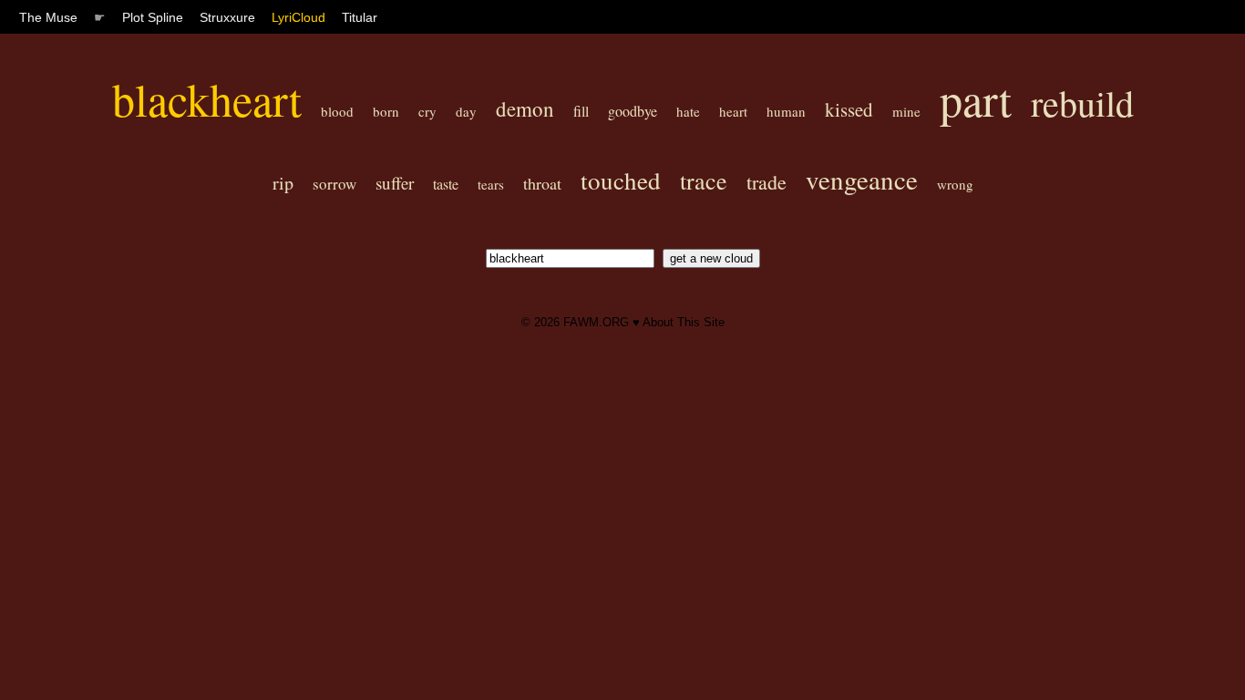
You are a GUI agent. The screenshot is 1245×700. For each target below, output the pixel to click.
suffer (395, 182)
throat (542, 183)
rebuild (1082, 102)
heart (733, 111)
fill (581, 110)
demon (525, 108)
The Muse (48, 17)
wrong (955, 184)
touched (621, 180)
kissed (849, 109)
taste (445, 183)
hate (688, 111)
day (466, 111)
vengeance (862, 179)
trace (703, 180)
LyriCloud (298, 17)
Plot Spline (152, 17)
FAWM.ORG (596, 322)
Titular (359, 17)
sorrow (334, 183)
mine (906, 111)
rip (283, 182)
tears (491, 184)
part (976, 98)
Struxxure (227, 17)
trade (766, 182)
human (786, 111)
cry (427, 111)
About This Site (684, 322)
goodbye (632, 110)
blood (337, 111)
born (386, 111)
